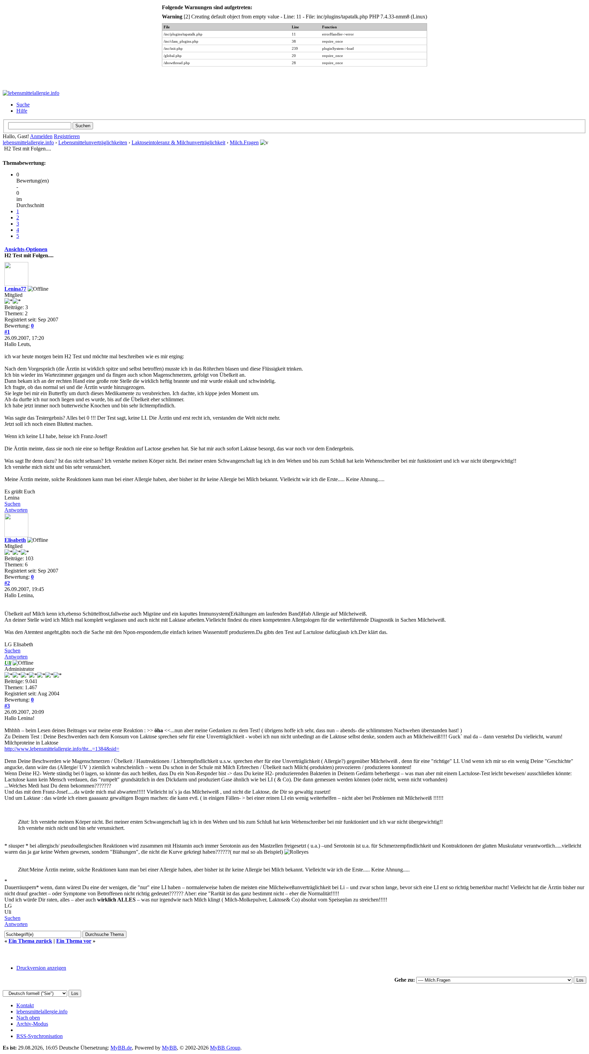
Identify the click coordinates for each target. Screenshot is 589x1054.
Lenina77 (15, 289)
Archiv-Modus (32, 1024)
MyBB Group (225, 1048)
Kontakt (25, 1005)
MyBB (169, 1048)
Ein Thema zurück (30, 941)
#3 (7, 706)
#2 (7, 583)
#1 (7, 332)
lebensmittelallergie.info (28, 142)
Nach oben (28, 1018)
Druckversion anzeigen (41, 968)
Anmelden (41, 136)
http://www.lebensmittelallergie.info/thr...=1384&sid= (61, 749)
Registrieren (67, 136)
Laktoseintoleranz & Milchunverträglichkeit (178, 142)
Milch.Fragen (244, 142)
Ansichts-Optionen (25, 249)
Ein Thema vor (73, 941)
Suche (23, 104)
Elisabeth (15, 540)
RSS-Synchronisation (39, 1036)
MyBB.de (121, 1048)
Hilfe (21, 111)
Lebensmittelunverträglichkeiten (92, 142)
